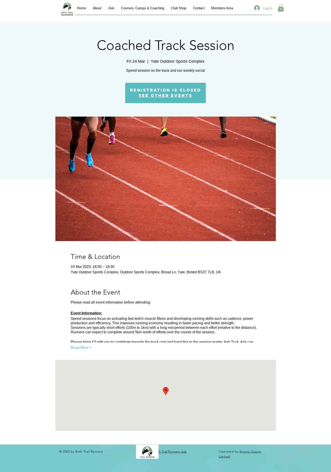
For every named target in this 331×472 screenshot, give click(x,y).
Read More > (81, 348)
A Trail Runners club (173, 451)
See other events (165, 95)
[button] (281, 8)
